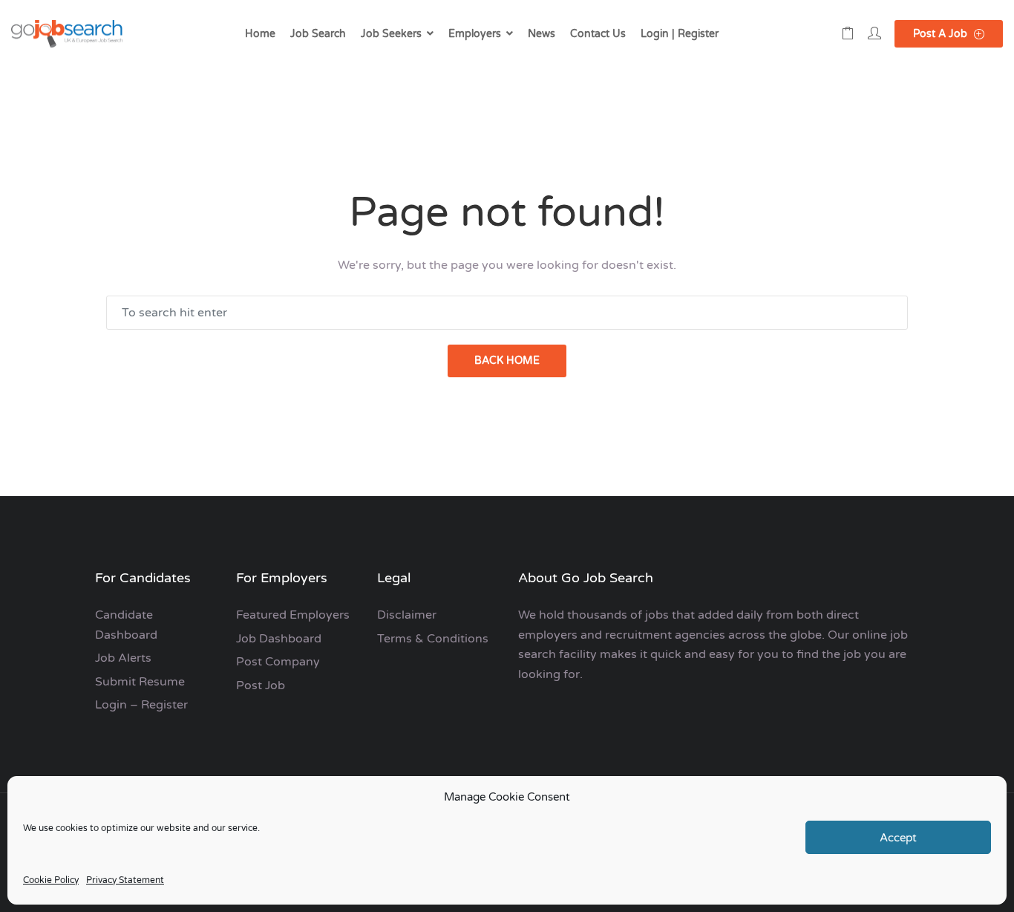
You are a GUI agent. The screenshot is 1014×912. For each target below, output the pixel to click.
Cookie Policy (51, 880)
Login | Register (680, 33)
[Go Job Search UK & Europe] (66, 34)
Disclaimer (406, 615)
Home (260, 33)
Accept (898, 837)
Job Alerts (123, 658)
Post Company (278, 661)
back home (507, 360)
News (541, 33)
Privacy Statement (125, 880)
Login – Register (141, 704)
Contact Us (598, 33)
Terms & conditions (432, 638)
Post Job (260, 685)
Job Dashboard (278, 638)
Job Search (318, 33)
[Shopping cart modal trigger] (847, 34)
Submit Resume (140, 681)
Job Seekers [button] (391, 33)
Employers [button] (474, 33)
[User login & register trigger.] (874, 34)
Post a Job (941, 33)
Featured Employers (293, 615)
